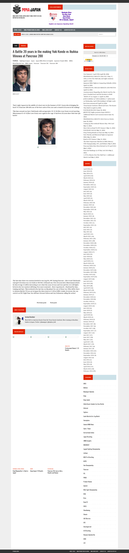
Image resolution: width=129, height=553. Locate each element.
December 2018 (88, 297)
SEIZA (84, 506)
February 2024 (88, 180)
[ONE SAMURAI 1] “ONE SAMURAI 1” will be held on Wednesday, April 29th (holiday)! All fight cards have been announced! (99, 101)
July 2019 (86, 281)
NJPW (85, 461)
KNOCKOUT (86, 445)
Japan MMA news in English (44, 61)
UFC (84, 523)
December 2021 (88, 218)
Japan (33, 61)
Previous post (41, 303)
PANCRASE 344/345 (89, 130)
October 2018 (87, 301)
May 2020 (86, 259)
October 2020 (87, 248)
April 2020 (86, 261)
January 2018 (87, 322)
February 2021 (88, 238)
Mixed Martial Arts (18, 63)
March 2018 (87, 317)
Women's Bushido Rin (89, 535)
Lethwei (85, 453)
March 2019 (87, 290)
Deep (31, 468)
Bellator (85, 388)
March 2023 (87, 200)
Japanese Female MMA (61, 61)
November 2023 (88, 185)
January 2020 (87, 268)
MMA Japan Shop (47, 30)
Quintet (85, 486)
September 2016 (88, 355)
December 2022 (88, 207)
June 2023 (86, 194)
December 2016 (88, 351)
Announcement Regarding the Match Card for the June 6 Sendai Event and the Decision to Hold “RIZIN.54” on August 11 (99, 94)
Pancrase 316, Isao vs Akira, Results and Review (55, 472)
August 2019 (87, 279)
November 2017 (88, 326)
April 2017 (86, 342)
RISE (84, 494)
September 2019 (88, 277)
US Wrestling (87, 531)
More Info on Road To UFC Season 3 (94, 128)
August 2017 (87, 333)
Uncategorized (87, 527)
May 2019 (86, 286)
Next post (53, 303)
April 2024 (86, 176)
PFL (84, 473)
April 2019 (86, 288)
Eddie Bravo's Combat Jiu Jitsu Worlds (93, 404)
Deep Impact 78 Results (36, 471)
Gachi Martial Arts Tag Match (91, 416)
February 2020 (88, 265)
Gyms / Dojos (87, 429)
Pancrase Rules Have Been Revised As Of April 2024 (99, 146)
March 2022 (87, 214)
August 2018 (87, 306)
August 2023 (87, 189)
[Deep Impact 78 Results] (38, 466)
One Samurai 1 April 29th (91, 74)
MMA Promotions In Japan (32, 30)
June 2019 (86, 283)
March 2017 (87, 344)
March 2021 (87, 236)
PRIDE (85, 478)
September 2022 (88, 209)
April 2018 (86, 315)
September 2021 (88, 225)
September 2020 (88, 250)
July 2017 (86, 335)
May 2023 (86, 196)
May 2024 (86, 173)
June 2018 (86, 310)
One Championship (88, 465)
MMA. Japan (28, 63)
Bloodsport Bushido (88, 392)
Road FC (85, 502)
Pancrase (36, 63)
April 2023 (86, 198)
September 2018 (88, 304)
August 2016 (87, 358)
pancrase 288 (54, 63)
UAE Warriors (87, 518)
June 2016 (86, 362)
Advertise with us (69, 30)
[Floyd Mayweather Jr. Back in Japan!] (21, 466)
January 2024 (87, 182)
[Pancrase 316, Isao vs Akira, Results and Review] (55, 466)
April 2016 (86, 366)
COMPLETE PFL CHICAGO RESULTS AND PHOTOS (99, 88)
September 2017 (88, 331)
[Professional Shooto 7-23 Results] (71, 344)
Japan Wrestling (87, 437)
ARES (84, 384)
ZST (84, 543)
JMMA (71, 61)
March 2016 (87, 369)
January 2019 (87, 295)
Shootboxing (86, 510)
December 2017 (88, 324)
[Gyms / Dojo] (102, 1)
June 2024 (86, 171)
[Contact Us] (111, 1)
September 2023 (88, 187)
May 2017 (86, 340)
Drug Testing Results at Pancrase (94, 133)
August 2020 (87, 252)
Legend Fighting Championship (91, 449)
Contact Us (58, 30)
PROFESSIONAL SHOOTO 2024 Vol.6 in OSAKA (98, 119)
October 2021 (87, 223)
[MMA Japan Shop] (108, 1)
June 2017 (86, 337)
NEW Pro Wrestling (88, 457)
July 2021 (86, 227)
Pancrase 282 (44, 63)
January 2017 (87, 348)
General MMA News (18, 468)
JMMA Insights (87, 441)
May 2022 (86, 212)
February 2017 (88, 346)
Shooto (67, 346)
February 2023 (88, 203)
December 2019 (88, 270)
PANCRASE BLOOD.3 (90, 110)
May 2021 (86, 232)
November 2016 (88, 353)
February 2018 (88, 319)
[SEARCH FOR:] (106, 34)
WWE (84, 539)
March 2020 (87, 263)
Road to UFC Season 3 (90, 139)
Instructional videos (88, 433)
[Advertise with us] (114, 1)
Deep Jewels (86, 400)
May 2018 (86, 313)
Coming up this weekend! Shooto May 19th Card (98, 123)
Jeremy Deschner (30, 317)
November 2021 (88, 220)
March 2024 (87, 178)
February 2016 (88, 371)
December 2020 (88, 243)
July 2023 (86, 191)
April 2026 (86, 169)
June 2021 (86, 230)
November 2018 (88, 299)
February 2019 (88, 292)
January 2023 (87, 205)
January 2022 (87, 216)
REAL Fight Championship (90, 490)
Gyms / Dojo (17, 30)
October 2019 (87, 274)
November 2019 (88, 272)
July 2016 (86, 360)
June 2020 (86, 256)
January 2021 (87, 241)
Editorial (85, 408)
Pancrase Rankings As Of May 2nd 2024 (96, 150)
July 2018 (86, 308)
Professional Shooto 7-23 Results (72, 349)
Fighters (85, 412)
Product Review (87, 482)
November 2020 (88, 245)
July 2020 (86, 254)
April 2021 (86, 234)
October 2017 (87, 328)
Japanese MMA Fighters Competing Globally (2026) (99, 83)
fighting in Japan (25, 61)
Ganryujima (86, 420)
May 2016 (86, 364)
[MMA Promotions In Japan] (105, 1)
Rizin (84, 498)
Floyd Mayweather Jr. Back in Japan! (20, 472)
